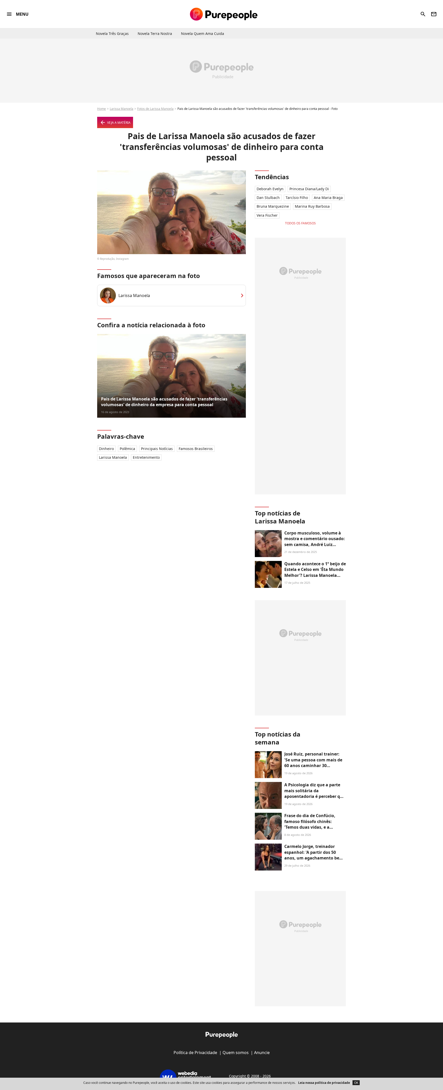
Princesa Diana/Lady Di (309, 188)
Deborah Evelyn (270, 188)
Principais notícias (157, 448)
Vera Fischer (267, 215)
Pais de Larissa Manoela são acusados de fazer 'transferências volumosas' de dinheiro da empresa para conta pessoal (164, 401)
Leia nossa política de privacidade (324, 1083)
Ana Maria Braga (328, 197)
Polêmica (127, 448)
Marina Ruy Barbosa (312, 206)
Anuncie (262, 1052)
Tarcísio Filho (297, 197)
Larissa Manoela (121, 109)
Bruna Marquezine (273, 206)
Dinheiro (106, 448)
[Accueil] (223, 14)
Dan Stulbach (268, 197)
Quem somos (236, 1052)
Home (101, 109)
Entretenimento (146, 457)
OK (356, 1083)
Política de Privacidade (195, 1052)
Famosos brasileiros (196, 448)
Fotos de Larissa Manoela (155, 109)
